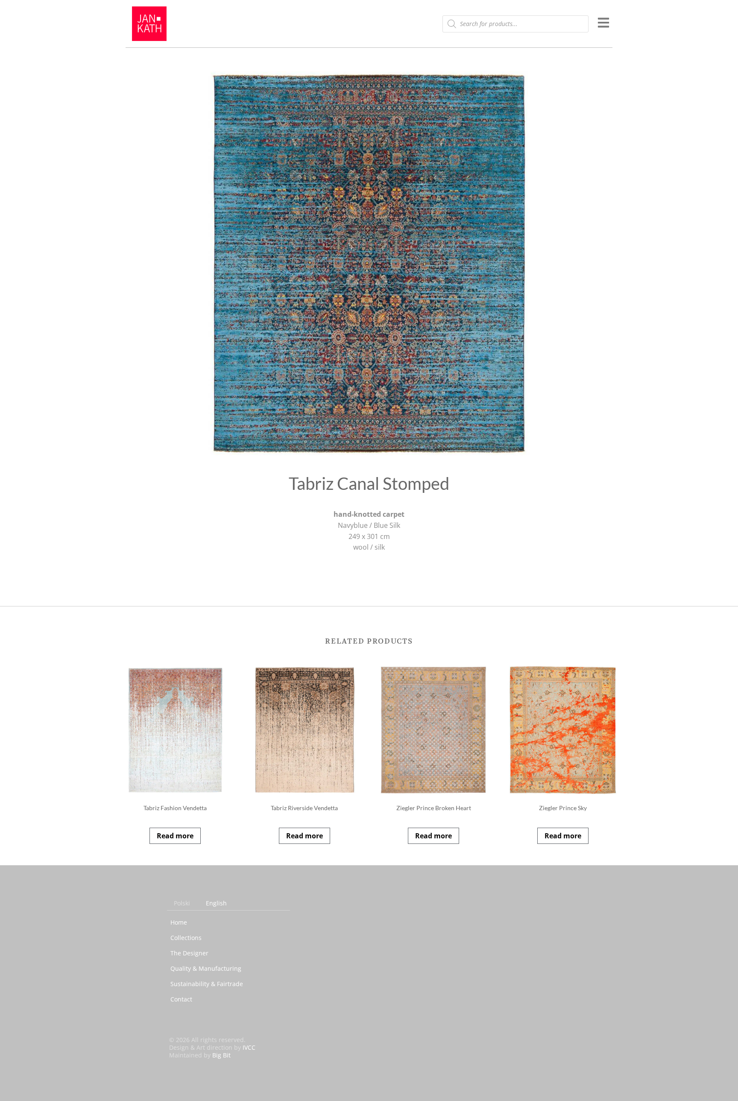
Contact (181, 999)
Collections (186, 938)
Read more (175, 835)
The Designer (189, 953)
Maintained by (200, 1055)
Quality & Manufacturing (205, 968)
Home (178, 922)
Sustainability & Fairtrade (206, 984)
